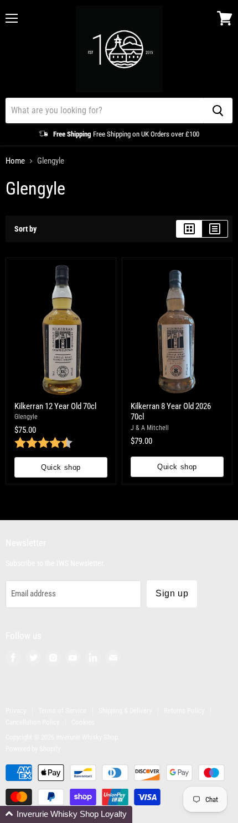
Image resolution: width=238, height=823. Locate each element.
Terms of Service (62, 710)
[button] (66, 814)
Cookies (83, 722)
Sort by (25, 228)
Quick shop (60, 467)
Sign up (172, 593)
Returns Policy (184, 710)
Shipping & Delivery (125, 710)
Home (15, 161)
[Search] (217, 110)
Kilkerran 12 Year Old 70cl (55, 406)
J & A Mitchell (150, 428)
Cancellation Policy (32, 722)
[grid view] (189, 229)
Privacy (16, 710)
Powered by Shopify (33, 749)
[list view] (215, 229)
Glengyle (26, 417)
